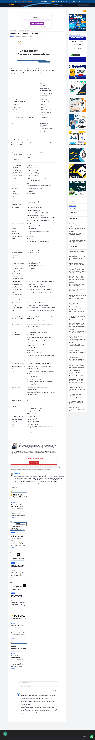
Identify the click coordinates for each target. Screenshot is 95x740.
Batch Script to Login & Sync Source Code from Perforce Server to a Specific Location (17, 597)
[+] (36, 686)
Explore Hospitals (33, 462)
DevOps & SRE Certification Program (26, 1)
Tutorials (23, 736)
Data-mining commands (25, 465)
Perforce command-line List (56, 467)
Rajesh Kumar (17, 36)
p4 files (42, 465)
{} (35, 686)
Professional (41, 736)
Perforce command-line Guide (36, 467)
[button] (91, 736)
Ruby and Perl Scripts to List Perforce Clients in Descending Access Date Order (18, 567)
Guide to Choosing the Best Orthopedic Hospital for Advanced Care (76, 346)
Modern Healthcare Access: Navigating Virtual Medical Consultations (75, 394)
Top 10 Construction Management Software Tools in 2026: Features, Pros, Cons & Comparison (76, 369)
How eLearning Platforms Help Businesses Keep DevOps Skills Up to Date (77, 260)
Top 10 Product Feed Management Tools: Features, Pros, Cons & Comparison (76, 290)
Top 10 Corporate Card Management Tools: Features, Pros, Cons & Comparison (77, 281)
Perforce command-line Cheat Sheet (24, 467)
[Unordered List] (29, 686)
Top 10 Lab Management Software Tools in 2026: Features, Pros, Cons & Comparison (77, 286)
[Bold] (21, 686)
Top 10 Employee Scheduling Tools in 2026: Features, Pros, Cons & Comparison (77, 328)
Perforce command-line (14, 467)
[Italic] (23, 686)
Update (34, 736)
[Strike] (26, 686)
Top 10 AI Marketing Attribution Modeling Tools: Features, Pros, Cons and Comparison (77, 308)
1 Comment (31, 36)
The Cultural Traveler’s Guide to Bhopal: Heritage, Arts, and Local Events (76, 264)
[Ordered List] (27, 686)
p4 (30, 465)
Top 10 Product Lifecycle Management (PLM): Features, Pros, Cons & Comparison (77, 333)
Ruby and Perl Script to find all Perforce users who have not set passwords (18, 536)
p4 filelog (38, 465)
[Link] (34, 686)
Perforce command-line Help (46, 467)
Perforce (14, 30)
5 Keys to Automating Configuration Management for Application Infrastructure (77, 230)
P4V (45, 465)
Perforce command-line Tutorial (39, 469)
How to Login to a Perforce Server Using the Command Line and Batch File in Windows (18, 627)
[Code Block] (32, 686)
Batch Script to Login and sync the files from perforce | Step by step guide (76, 225)
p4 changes (33, 465)
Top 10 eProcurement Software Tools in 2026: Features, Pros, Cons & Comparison (77, 273)
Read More (13, 517)
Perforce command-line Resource (27, 469)
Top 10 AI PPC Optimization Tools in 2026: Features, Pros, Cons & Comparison (77, 303)
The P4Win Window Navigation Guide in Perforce (16, 657)
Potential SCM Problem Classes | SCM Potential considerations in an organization (77, 241)
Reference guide (47, 469)
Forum (29, 736)
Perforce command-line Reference (16, 469)
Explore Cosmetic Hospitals (37, 23)
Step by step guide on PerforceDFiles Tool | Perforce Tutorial (17, 506)
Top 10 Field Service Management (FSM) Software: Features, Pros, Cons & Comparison (77, 361)
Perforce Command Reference (55, 465)
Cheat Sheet (12, 465)
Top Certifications (14, 736)
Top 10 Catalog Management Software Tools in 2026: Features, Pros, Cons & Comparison (77, 295)
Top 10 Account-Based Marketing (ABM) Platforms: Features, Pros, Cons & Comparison (77, 316)
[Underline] (24, 686)
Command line (18, 465)
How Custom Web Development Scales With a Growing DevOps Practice (76, 402)
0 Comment (13, 510)
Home (11, 30)
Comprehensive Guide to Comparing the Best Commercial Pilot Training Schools (77, 341)
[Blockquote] (31, 686)
